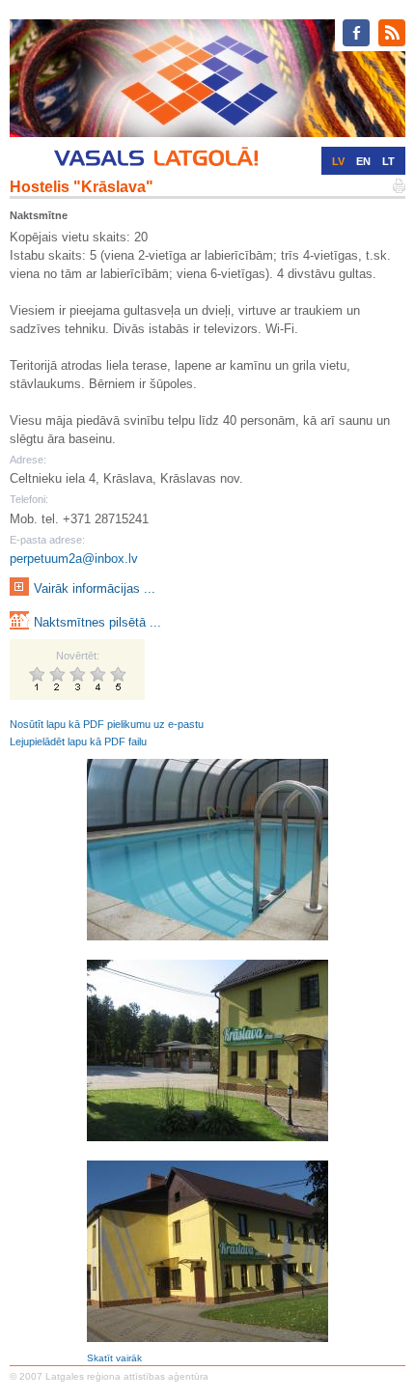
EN (363, 161)
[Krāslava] (207, 849)
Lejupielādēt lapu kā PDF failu (78, 741)
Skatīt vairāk (114, 1358)
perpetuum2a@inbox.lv (74, 558)
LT (388, 161)
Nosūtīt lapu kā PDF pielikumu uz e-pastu (107, 724)
